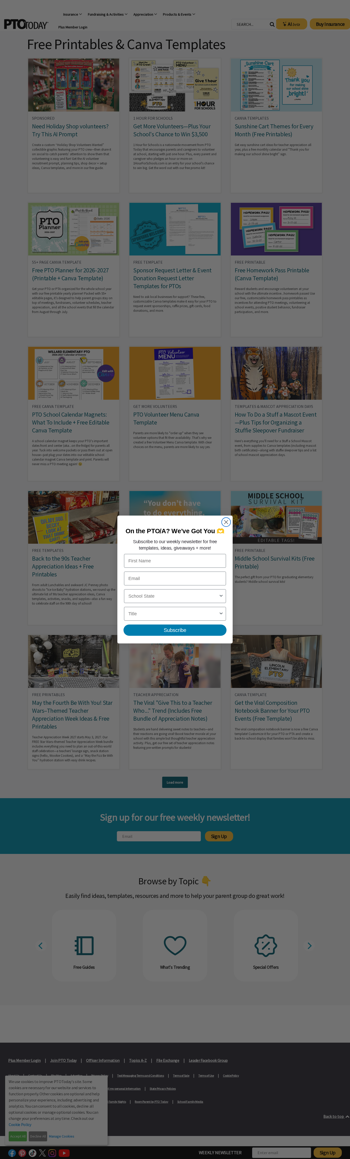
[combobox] (173, 596)
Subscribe (175, 630)
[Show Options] (221, 596)
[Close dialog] (226, 522)
